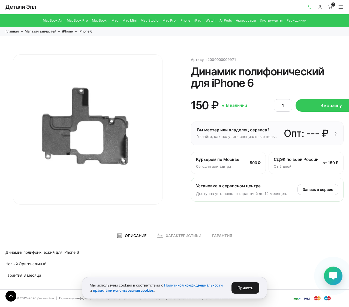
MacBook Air (53, 20)
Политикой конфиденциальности (193, 285)
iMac (114, 20)
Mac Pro (169, 20)
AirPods (225, 20)
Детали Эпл (20, 7)
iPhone (185, 20)
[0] (330, 7)
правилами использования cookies (123, 290)
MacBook (99, 20)
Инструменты (271, 20)
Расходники (296, 20)
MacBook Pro (77, 20)
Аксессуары (246, 20)
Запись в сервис (318, 189)
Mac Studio (149, 20)
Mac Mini (129, 20)
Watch (210, 20)
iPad (197, 20)
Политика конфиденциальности (82, 298)
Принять (245, 287)
